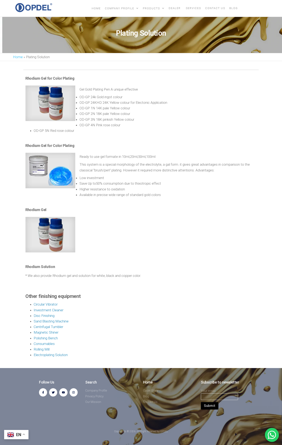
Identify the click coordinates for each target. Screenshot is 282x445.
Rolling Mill (42, 349)
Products (151, 8)
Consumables (44, 344)
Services (193, 8)
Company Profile (119, 8)
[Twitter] (53, 392)
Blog (233, 8)
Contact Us (215, 8)
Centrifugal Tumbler (48, 327)
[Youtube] (63, 392)
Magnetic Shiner (46, 332)
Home (96, 8)
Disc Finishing (44, 316)
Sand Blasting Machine (51, 321)
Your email (208, 391)
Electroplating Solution (51, 355)
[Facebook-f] (43, 392)
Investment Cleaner (48, 310)
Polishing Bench (46, 338)
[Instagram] (74, 392)
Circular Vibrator (46, 304)
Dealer (175, 8)
